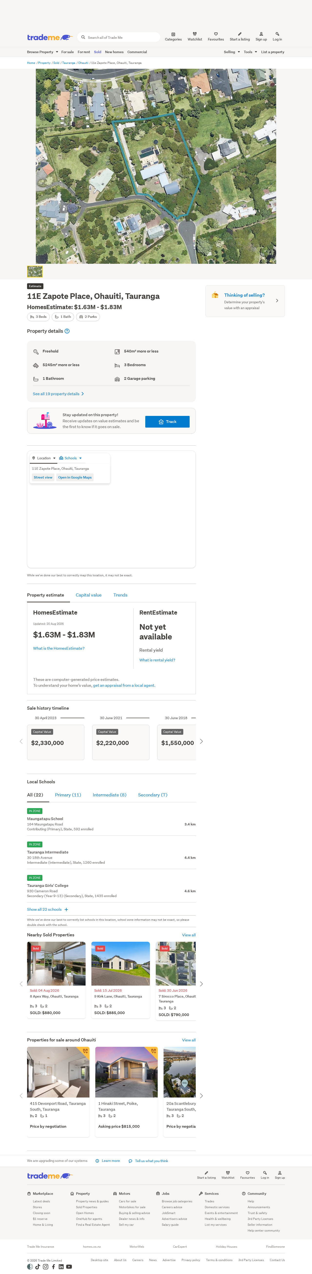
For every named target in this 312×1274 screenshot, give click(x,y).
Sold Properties (86, 1207)
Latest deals (41, 1201)
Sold (97, 51)
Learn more (111, 1160)
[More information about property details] (67, 331)
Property (44, 63)
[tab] (43, 458)
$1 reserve (40, 1219)
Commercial (137, 51)
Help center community (264, 1230)
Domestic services (217, 1207)
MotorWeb (137, 1246)
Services (212, 1193)
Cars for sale (127, 1201)
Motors (124, 1193)
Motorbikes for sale (132, 1207)
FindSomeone (275, 1246)
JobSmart (169, 1213)
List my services (216, 1225)
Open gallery (158, 256)
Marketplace (43, 1193)
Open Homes (85, 1213)
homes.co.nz (92, 1246)
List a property (272, 51)
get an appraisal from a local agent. (124, 685)
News (153, 1260)
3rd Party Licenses (260, 1219)
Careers (137, 1260)
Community (257, 1193)
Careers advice (172, 1207)
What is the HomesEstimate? (59, 648)
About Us (120, 1260)
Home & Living (43, 1225)
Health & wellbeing (218, 1219)
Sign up (261, 39)
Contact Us (277, 1260)
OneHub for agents (89, 1219)
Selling (230, 51)
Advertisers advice (174, 1219)
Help (251, 1201)
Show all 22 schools (44, 909)
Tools (248, 51)
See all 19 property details (56, 393)
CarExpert (180, 1246)
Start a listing (206, 1178)
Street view (43, 477)
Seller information (260, 1225)
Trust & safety (257, 1213)
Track (171, 421)
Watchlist (228, 1178)
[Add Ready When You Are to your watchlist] (82, 1053)
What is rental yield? (157, 659)
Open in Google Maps (75, 477)
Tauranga (69, 63)
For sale (67, 51)
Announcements (259, 1207)
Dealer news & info (132, 1219)
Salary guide (170, 1225)
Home (31, 63)
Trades (209, 1201)
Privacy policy (191, 1260)
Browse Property (40, 51)
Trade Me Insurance (40, 1246)
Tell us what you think (151, 1161)
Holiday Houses (226, 1246)
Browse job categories (177, 1201)
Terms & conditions (219, 1260)
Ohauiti (83, 63)
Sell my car (126, 1225)
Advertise (169, 1260)
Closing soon (41, 1213)
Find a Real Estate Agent (93, 1225)
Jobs (165, 1193)
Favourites (247, 1178)
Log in (277, 39)
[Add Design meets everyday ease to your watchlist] (151, 1053)
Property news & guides (92, 1201)
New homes (114, 51)
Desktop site (99, 1260)
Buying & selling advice (134, 1213)
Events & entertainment (221, 1213)
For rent (84, 51)
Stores (37, 1207)
